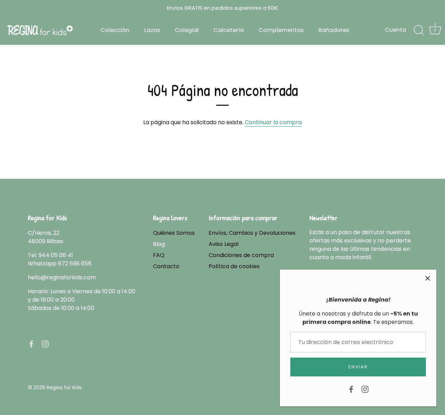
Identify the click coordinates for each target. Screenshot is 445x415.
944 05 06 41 (56, 255)
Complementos (281, 30)
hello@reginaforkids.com (62, 277)
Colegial (187, 30)
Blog (159, 244)
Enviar (357, 367)
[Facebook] (351, 389)
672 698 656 (74, 264)
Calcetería (228, 30)
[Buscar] (418, 30)
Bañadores (333, 30)
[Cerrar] (427, 278)
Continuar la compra (273, 122)
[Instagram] (365, 389)
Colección (114, 30)
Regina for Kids (64, 387)
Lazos (152, 30)
